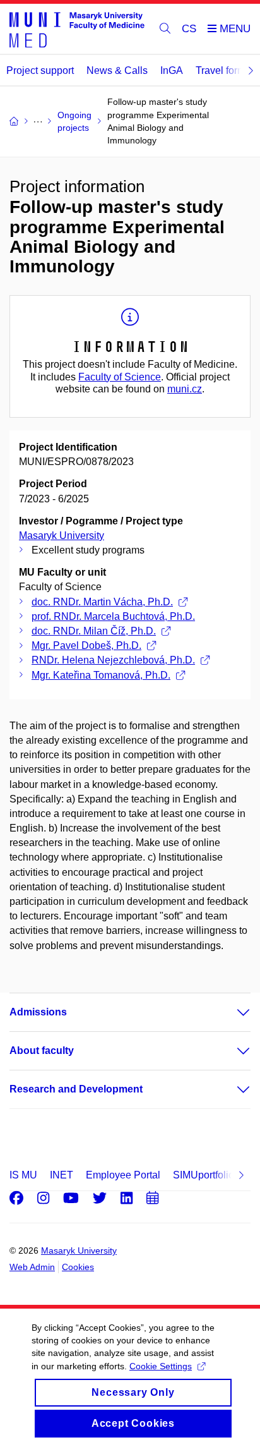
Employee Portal (123, 1175)
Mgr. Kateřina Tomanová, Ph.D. (101, 675)
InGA (171, 70)
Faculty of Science (119, 377)
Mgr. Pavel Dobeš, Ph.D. (86, 645)
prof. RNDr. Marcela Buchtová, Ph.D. (113, 616)
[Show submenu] (231, 1012)
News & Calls (117, 70)
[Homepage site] (77, 29)
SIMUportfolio (203, 1175)
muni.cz (184, 389)
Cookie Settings (160, 1366)
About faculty (41, 1050)
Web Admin (32, 1267)
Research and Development (76, 1089)
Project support (40, 70)
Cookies (78, 1267)
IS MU (23, 1175)
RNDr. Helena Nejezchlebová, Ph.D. (113, 660)
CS (189, 29)
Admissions (38, 1012)
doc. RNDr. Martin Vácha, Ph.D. (102, 601)
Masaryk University (61, 535)
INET (61, 1175)
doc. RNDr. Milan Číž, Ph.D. (94, 631)
